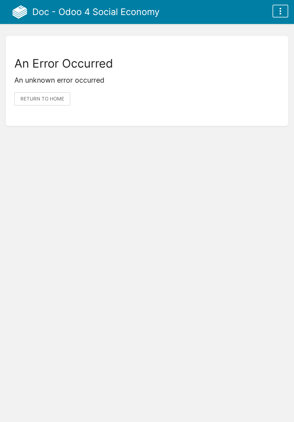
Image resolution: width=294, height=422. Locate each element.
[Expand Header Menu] (280, 11)
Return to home (42, 99)
